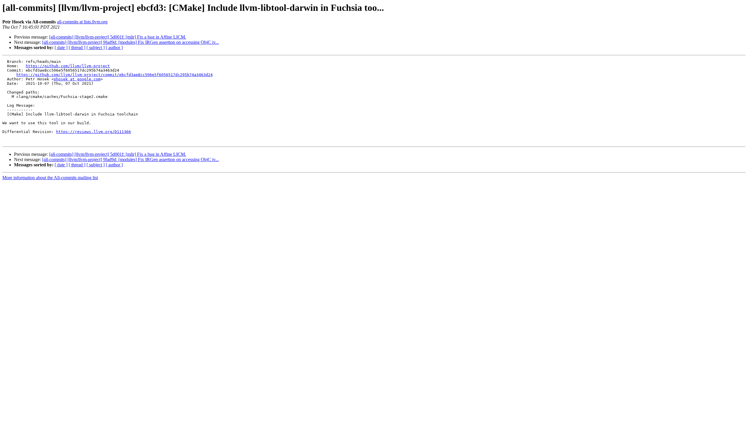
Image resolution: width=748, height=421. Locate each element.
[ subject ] (95, 47)
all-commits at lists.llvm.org (82, 21)
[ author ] (114, 47)
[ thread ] (77, 47)
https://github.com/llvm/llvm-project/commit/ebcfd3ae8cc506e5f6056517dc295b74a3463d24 (114, 75)
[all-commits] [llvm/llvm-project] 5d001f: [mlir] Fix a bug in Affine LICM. (117, 36)
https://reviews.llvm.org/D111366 (93, 132)
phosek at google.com (77, 79)
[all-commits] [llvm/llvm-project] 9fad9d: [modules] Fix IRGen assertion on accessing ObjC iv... (130, 42)
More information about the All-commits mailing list (50, 177)
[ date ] (61, 47)
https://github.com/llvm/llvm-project (68, 66)
